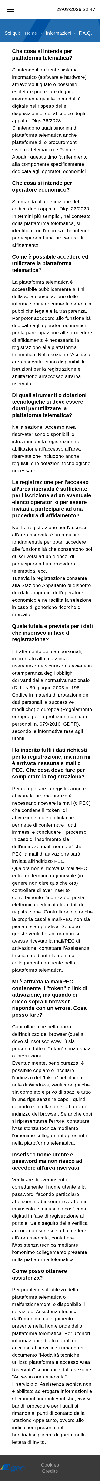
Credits (50, 1471)
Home (31, 33)
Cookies (50, 1465)
